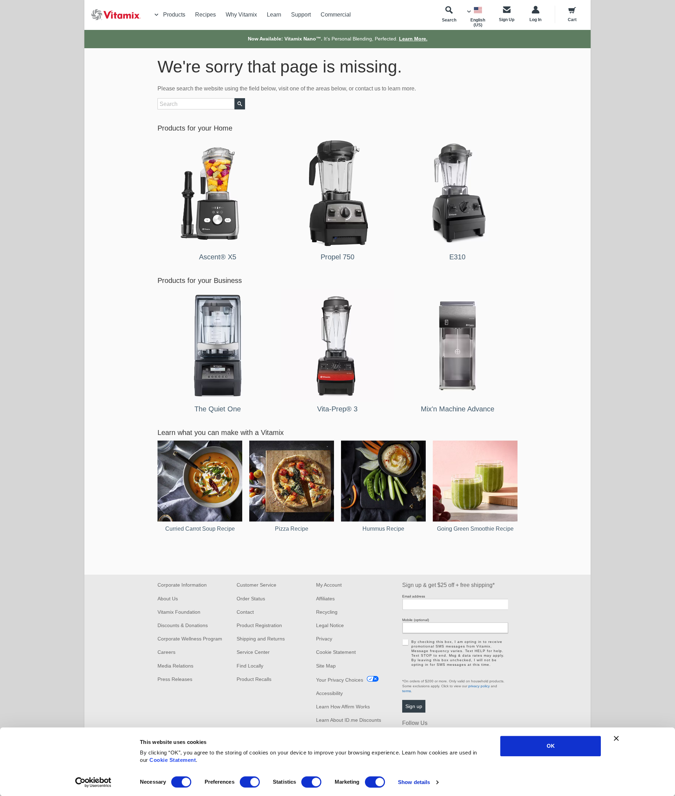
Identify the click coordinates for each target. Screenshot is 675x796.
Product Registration (259, 625)
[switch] (250, 782)
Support (301, 15)
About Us (168, 598)
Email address (413, 596)
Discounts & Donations (183, 625)
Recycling (327, 612)
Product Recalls (254, 679)
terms (406, 691)
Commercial (336, 15)
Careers (166, 652)
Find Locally (250, 666)
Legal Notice (330, 625)
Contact (245, 612)
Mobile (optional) (415, 620)
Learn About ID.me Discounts (348, 720)
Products (174, 15)
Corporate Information (182, 585)
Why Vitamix (241, 15)
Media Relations (175, 666)
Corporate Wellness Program (190, 639)
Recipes (205, 15)
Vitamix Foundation (179, 612)
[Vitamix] (112, 14)
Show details (414, 782)
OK (551, 746)
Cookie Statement (172, 760)
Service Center (253, 652)
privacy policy (479, 686)
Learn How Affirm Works (343, 706)
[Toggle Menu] (156, 14)
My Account (329, 585)
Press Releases (175, 679)
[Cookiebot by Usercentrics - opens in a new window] (93, 782)
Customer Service (256, 585)
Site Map (326, 666)
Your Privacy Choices (339, 680)
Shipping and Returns (261, 639)
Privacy (324, 639)
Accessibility (329, 693)
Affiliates (325, 598)
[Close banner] (616, 738)
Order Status (251, 598)
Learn (274, 15)
